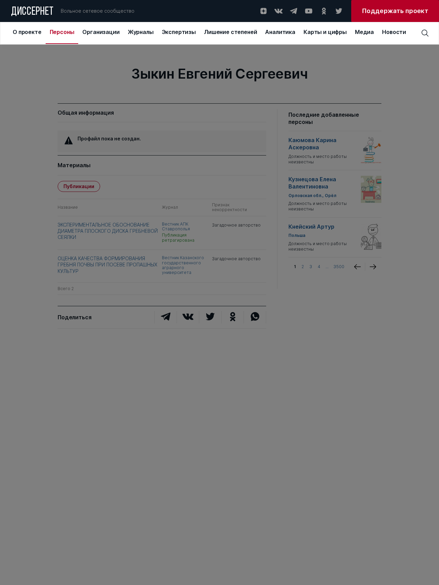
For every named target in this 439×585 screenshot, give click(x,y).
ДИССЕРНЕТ (32, 12)
